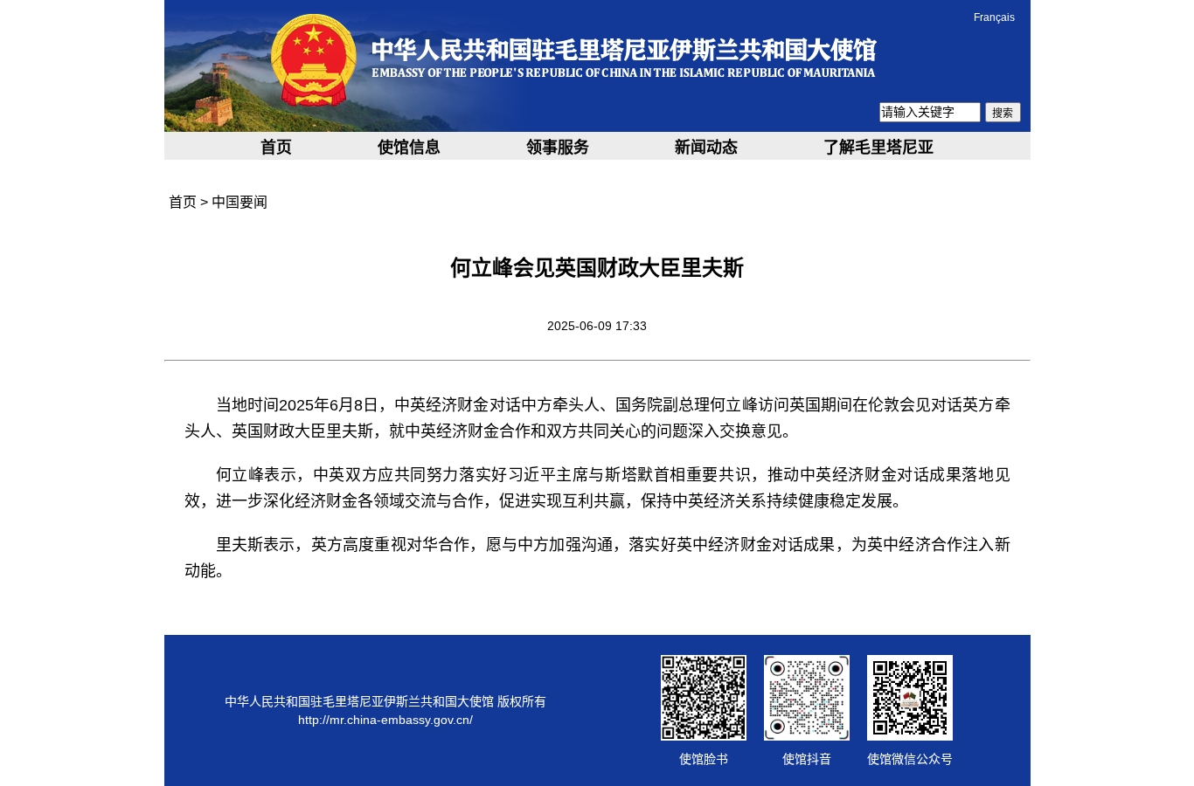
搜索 (1002, 113)
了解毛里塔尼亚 (878, 147)
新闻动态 (706, 147)
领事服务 (557, 147)
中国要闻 (239, 202)
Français (994, 17)
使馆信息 (409, 147)
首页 (276, 147)
